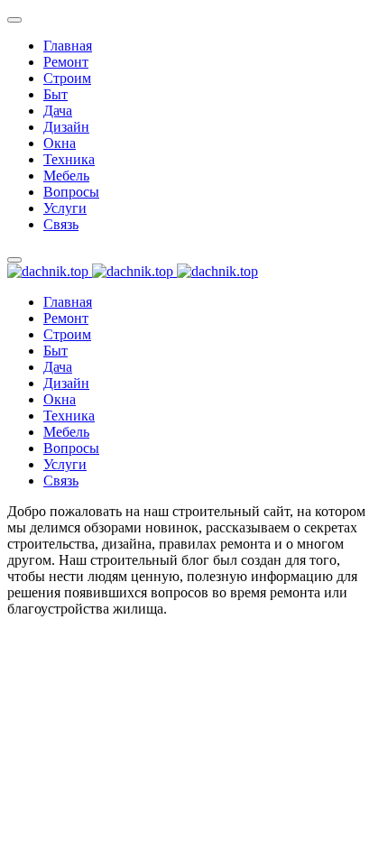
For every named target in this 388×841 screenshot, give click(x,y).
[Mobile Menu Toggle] (14, 20)
